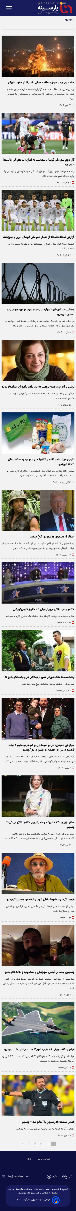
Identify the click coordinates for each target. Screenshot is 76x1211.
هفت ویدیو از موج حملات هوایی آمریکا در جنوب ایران (41, 82)
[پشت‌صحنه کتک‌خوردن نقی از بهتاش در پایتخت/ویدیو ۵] (38, 650)
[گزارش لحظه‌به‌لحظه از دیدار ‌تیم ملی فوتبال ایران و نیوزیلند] (38, 210)
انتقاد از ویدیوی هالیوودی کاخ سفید (52, 537)
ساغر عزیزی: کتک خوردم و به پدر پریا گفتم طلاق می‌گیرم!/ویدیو (40, 825)
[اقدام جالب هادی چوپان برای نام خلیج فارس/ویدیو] (38, 583)
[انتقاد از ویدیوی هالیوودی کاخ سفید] (38, 510)
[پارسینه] (53, 8)
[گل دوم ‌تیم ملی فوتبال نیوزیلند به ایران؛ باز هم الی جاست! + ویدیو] (38, 133)
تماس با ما (44, 1159)
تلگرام (55, 1177)
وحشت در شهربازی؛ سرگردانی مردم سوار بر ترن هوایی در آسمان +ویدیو (40, 312)
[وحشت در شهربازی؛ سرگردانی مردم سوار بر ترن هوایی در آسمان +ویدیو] (38, 283)
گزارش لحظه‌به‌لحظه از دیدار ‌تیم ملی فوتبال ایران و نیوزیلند (38, 237)
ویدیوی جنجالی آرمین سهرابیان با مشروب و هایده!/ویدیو (39, 972)
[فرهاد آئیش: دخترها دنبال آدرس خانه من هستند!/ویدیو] (38, 873)
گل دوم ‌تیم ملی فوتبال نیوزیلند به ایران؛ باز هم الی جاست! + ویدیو (38, 162)
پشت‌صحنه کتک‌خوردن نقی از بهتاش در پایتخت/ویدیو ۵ (39, 677)
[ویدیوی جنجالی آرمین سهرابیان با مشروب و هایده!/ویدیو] (38, 945)
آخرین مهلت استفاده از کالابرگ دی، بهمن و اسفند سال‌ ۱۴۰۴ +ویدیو (41, 462)
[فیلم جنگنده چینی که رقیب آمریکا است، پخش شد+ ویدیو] (38, 1023)
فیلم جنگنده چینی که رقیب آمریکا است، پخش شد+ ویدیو (39, 1049)
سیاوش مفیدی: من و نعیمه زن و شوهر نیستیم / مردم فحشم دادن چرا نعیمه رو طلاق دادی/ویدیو (41, 747)
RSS (29, 1159)
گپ (70, 1177)
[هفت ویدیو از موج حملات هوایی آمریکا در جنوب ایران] (38, 56)
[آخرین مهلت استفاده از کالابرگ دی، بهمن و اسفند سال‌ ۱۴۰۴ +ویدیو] (38, 433)
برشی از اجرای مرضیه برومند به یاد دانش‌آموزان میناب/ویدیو (38, 387)
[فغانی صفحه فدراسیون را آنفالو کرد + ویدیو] (38, 1095)
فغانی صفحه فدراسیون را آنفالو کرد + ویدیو (48, 1122)
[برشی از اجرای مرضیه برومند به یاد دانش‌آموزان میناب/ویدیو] (38, 360)
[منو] (9, 8)
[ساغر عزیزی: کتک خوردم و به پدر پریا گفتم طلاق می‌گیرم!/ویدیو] (38, 796)
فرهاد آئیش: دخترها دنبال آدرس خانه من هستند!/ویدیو (40, 899)
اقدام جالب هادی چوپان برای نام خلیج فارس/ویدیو (43, 609)
